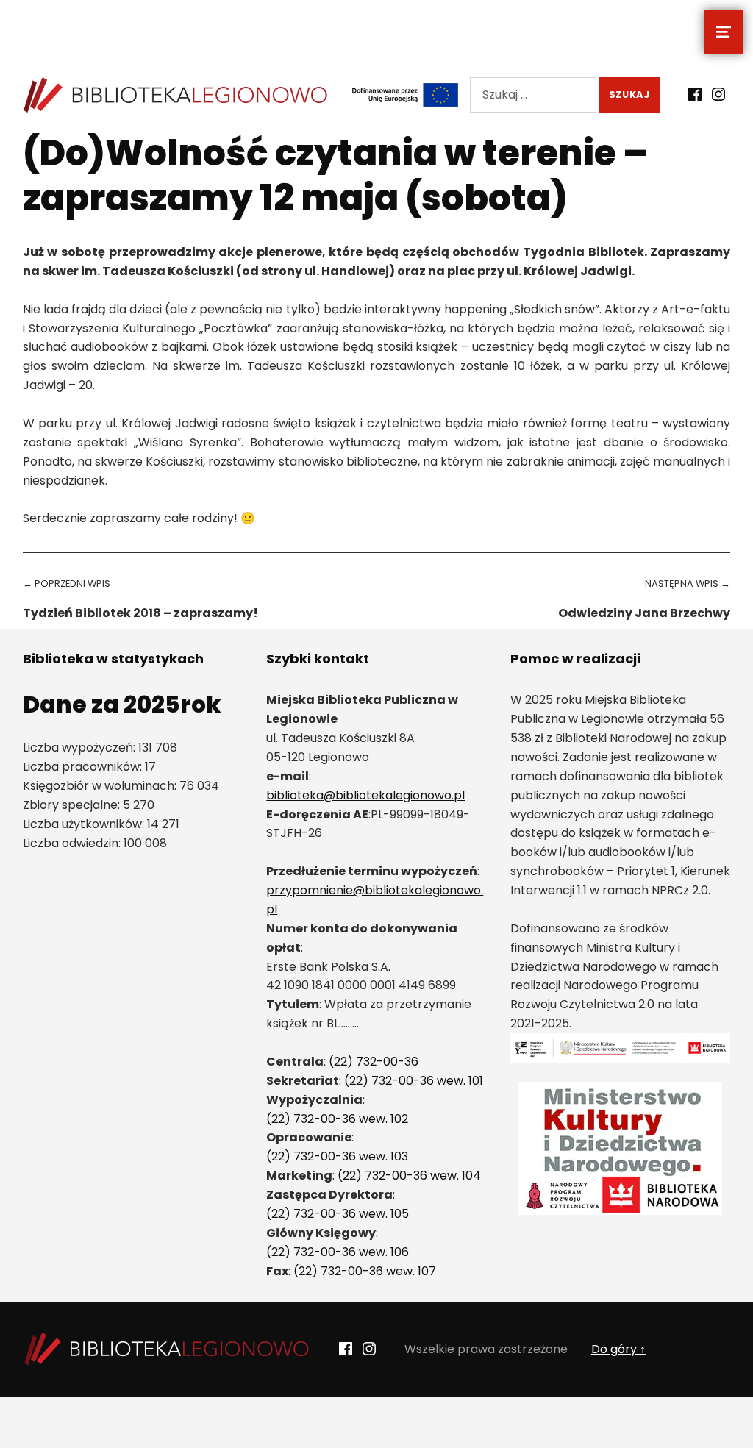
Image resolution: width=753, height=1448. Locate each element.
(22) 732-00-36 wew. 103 (337, 1156)
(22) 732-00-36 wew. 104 (409, 1175)
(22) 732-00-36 (373, 1061)
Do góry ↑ (618, 1349)
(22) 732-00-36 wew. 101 (413, 1080)
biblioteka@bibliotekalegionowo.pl (365, 795)
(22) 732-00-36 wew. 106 (337, 1252)
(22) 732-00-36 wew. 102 (337, 1118)
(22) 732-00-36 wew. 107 (364, 1271)
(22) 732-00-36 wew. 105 (337, 1213)
